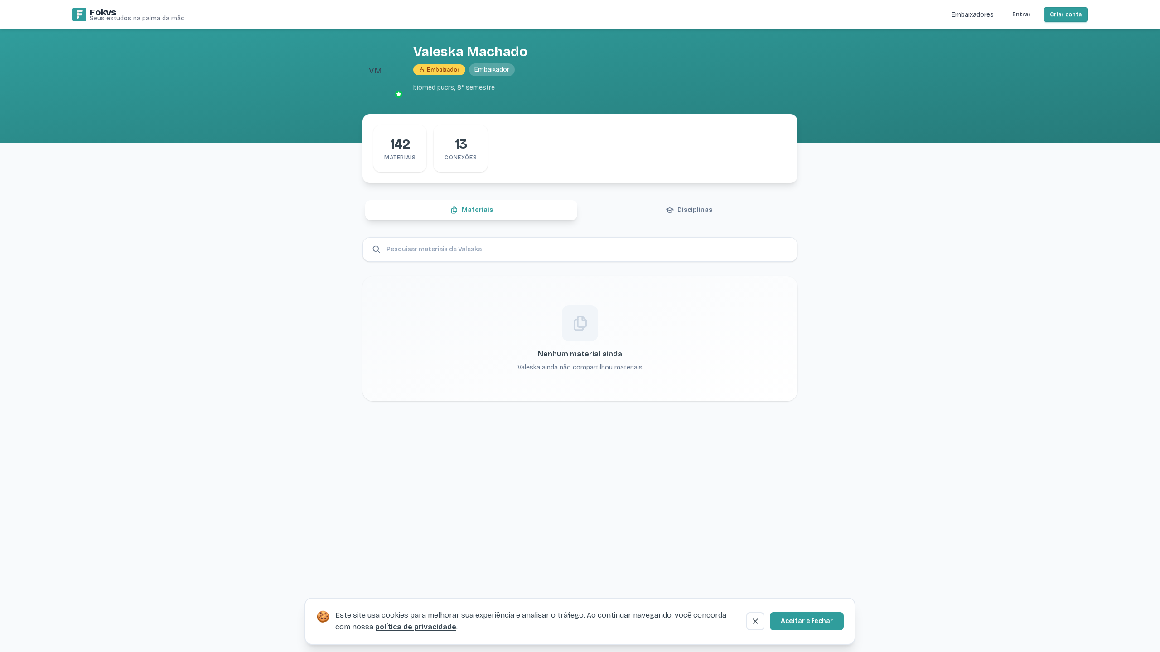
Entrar (1021, 14)
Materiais (477, 210)
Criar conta (1066, 14)
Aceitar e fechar (807, 621)
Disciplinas (694, 210)
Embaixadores (973, 15)
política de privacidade (415, 627)
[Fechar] (755, 621)
